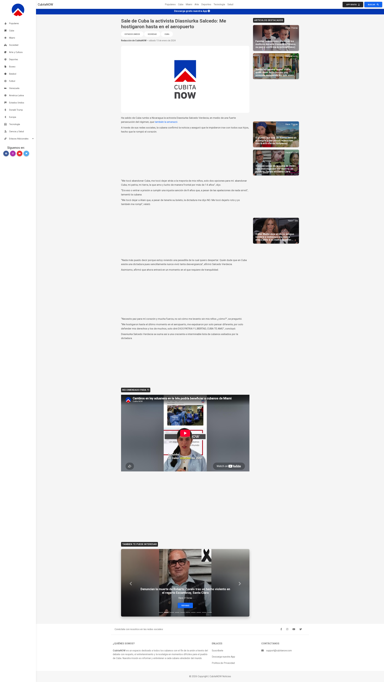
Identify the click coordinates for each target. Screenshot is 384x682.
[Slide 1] (161, 612)
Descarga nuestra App (223, 656)
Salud (230, 4)
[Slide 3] (172, 612)
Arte (197, 4)
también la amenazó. (166, 121)
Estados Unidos (132, 34)
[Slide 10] (209, 612)
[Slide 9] (204, 612)
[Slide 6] (188, 612)
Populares (170, 4)
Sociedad (152, 34)
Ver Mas (185, 606)
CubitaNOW (45, 4)
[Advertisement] (185, 156)
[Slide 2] (166, 612)
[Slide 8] (198, 612)
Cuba (180, 4)
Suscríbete (217, 650)
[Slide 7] (193, 612)
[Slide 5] (182, 612)
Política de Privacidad (223, 663)
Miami (189, 4)
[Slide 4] (177, 612)
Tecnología (219, 4)
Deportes (206, 4)
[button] (18, 138)
